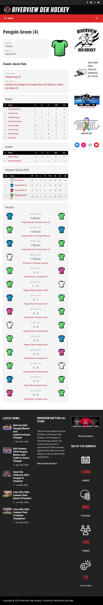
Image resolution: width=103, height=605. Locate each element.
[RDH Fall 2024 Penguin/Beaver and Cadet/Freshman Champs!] (7, 425)
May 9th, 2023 (35, 241)
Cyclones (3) (11, 84)
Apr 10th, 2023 (35, 309)
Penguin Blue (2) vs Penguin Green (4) (35, 222)
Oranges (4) (23, 84)
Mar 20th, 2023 (35, 377)
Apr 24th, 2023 (35, 282)
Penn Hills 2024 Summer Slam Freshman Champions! (21, 514)
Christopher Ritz (14, 109)
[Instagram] (95, 2)
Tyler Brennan (13, 134)
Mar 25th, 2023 (35, 363)
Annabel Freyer (14, 117)
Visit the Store (85, 436)
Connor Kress (13, 130)
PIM (56, 105)
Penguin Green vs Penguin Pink (35, 277)
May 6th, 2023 (35, 255)
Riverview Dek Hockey (30, 600)
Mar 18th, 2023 (35, 391)
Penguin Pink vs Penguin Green (35, 317)
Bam (71, 600)
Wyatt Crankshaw (15, 121)
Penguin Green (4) (38, 84)
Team (12, 176)
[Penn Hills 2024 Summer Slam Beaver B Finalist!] (7, 492)
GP (32, 176)
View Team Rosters (47, 463)
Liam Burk (12, 138)
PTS (50, 176)
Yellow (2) (13, 88)
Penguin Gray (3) (13, 77)
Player (10, 105)
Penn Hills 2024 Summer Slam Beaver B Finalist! (22, 495)
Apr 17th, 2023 (35, 295)
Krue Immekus (13, 126)
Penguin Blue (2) (20, 185)
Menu (11, 18)
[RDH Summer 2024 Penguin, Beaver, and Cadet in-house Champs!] (7, 448)
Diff (65, 176)
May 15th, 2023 (35, 214)
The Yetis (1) (19, 180)
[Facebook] (87, 2)
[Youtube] (91, 2)
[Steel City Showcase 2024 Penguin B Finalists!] (7, 472)
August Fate (13, 113)
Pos (5, 176)
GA (64, 105)
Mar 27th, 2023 (35, 350)
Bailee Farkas (13, 157)
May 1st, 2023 (35, 268)
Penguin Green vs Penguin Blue (35, 345)
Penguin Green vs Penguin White (35, 290)
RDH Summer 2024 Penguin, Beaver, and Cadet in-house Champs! (21, 454)
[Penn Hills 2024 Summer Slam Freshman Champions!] (7, 509)
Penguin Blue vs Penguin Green (35, 304)
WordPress (59, 600)
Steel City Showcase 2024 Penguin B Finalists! (21, 477)
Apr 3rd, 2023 (36, 336)
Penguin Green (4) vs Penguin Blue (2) (35, 236)
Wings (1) (51, 84)
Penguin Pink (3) (20, 190)
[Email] (98, 2)
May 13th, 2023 (35, 227)
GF (55, 176)
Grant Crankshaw (14, 161)
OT (45, 176)
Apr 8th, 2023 (36, 323)
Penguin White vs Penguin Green (35, 331)
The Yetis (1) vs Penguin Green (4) (35, 263)
